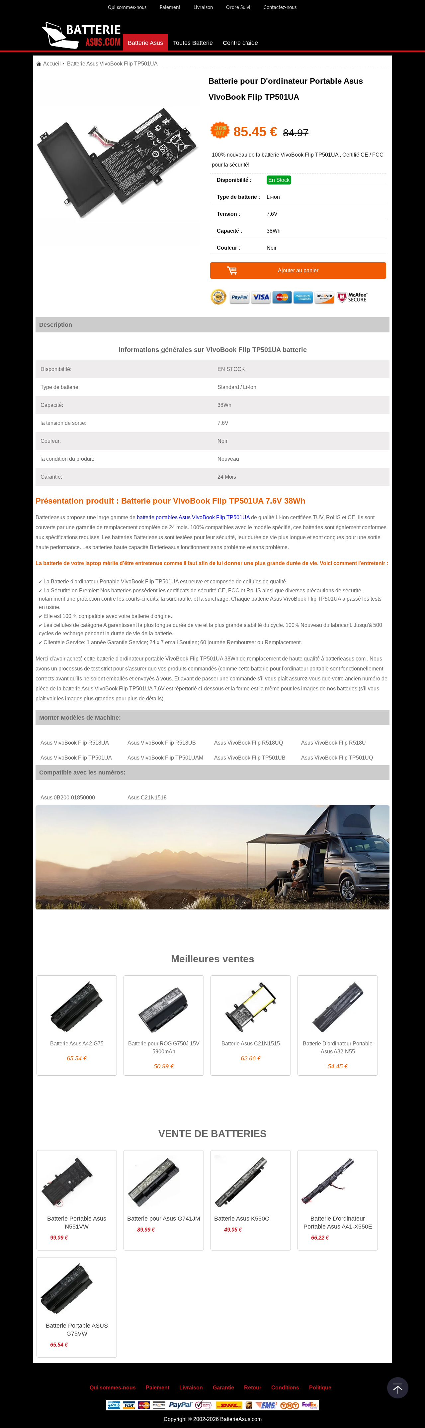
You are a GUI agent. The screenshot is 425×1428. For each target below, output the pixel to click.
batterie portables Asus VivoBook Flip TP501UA (194, 517)
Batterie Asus (145, 43)
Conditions (285, 1387)
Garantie (223, 1387)
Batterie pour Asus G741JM (163, 1218)
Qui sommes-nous (127, 7)
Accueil (52, 63)
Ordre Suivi (238, 7)
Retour (252, 1387)
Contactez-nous (280, 7)
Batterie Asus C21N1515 (250, 1043)
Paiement (170, 7)
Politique (320, 1387)
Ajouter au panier (298, 270)
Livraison (203, 7)
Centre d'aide (240, 43)
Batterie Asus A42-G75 (77, 1043)
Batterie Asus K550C (241, 1218)
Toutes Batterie (193, 43)
